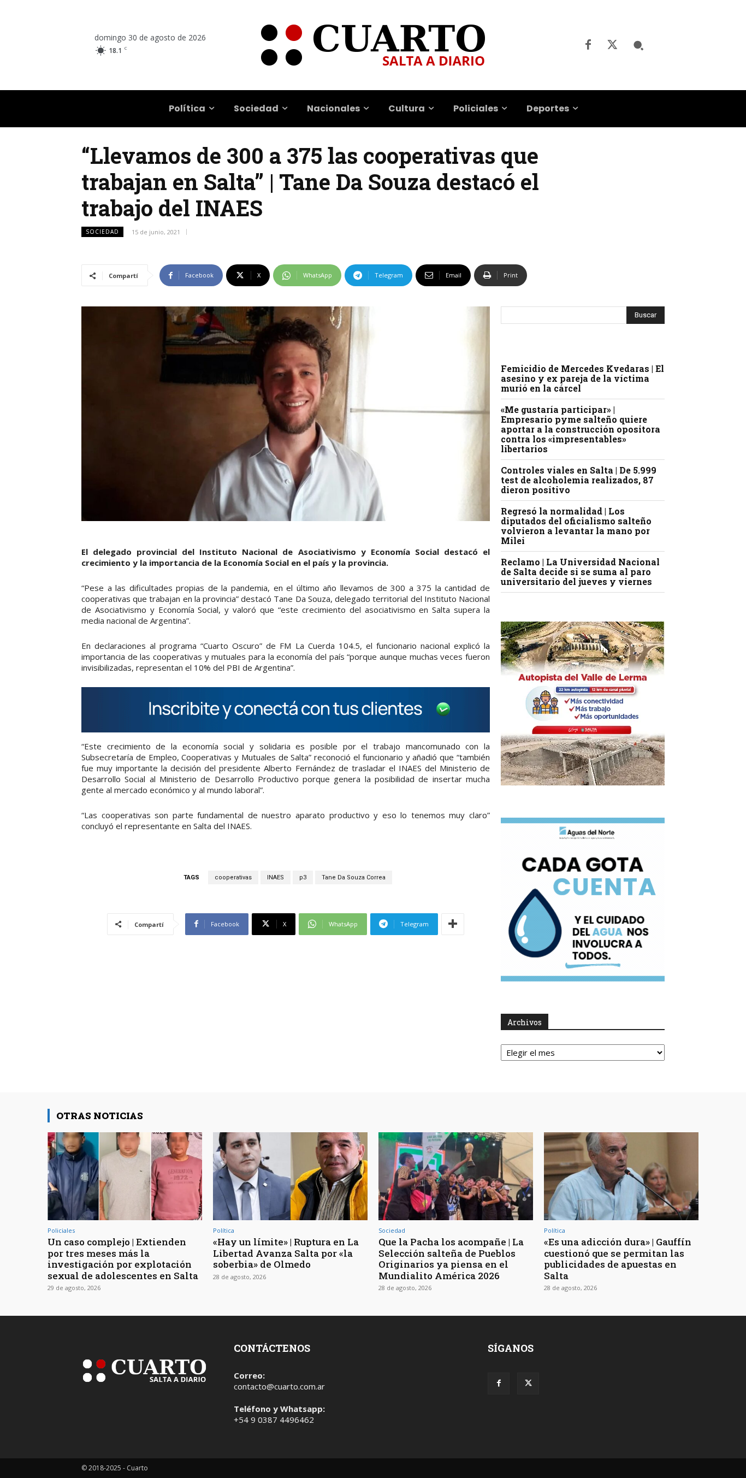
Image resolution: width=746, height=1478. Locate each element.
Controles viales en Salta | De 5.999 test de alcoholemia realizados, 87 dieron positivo (578, 479)
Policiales (61, 1230)
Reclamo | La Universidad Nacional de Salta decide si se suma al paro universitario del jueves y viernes (580, 571)
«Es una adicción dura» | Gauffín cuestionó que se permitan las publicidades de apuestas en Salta (617, 1258)
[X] (612, 45)
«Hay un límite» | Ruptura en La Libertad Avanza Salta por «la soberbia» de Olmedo (286, 1252)
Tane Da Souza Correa (354, 877)
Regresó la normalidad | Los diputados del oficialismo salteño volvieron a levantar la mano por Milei (576, 525)
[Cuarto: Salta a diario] (372, 45)
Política (223, 1230)
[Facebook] (588, 45)
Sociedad (102, 231)
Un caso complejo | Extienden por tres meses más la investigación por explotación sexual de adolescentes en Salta (123, 1258)
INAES (275, 877)
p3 (302, 877)
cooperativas (233, 877)
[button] (638, 45)
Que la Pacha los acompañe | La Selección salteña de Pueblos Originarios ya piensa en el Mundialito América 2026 (451, 1258)
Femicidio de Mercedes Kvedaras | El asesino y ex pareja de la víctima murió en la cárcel (582, 378)
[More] (452, 924)
